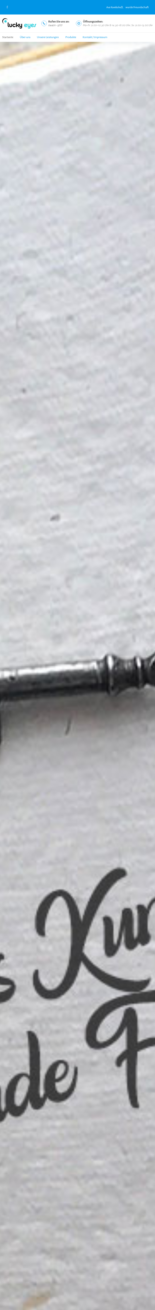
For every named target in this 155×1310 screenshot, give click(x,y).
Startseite (7, 37)
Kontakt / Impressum (95, 37)
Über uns (25, 37)
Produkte (70, 37)
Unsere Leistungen (48, 37)
